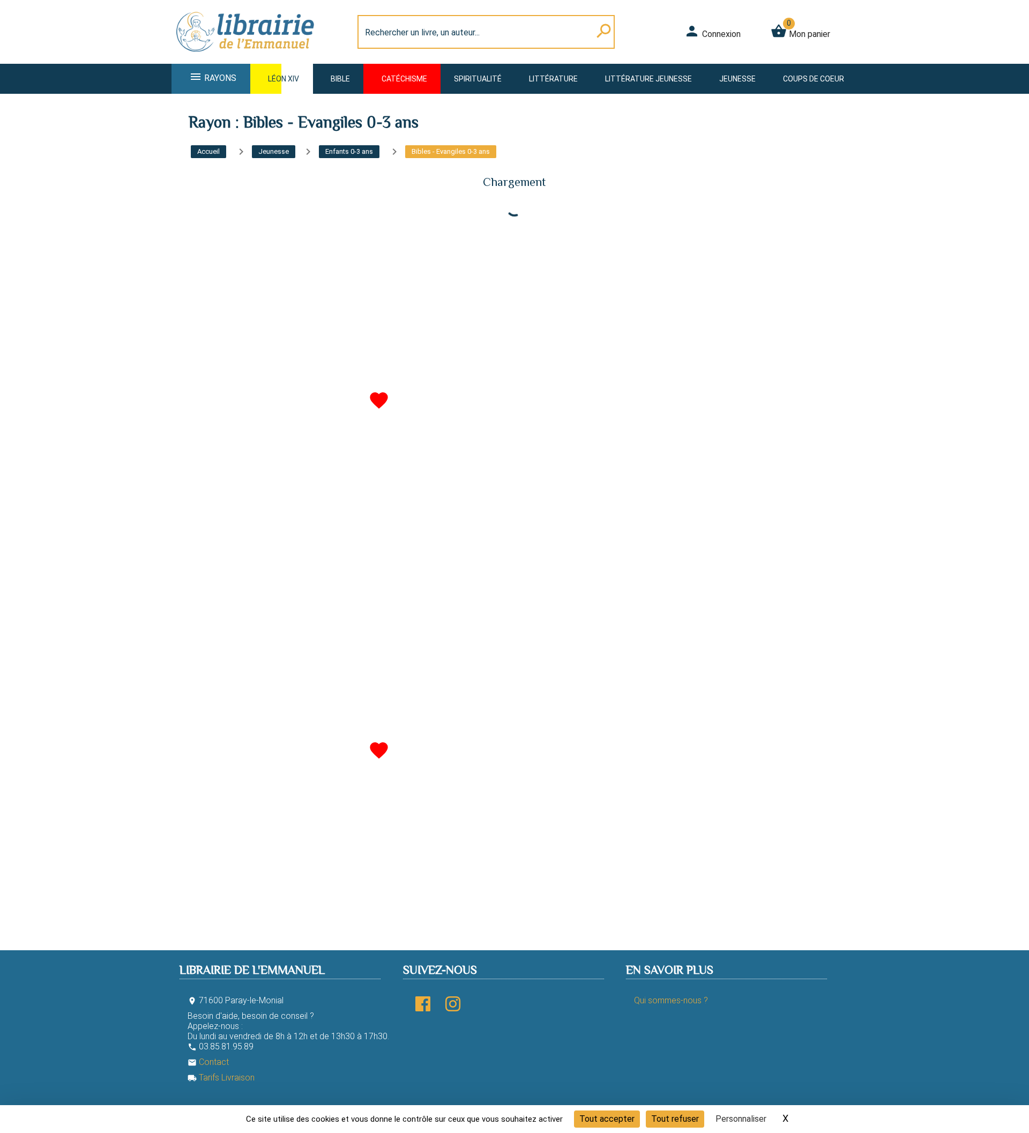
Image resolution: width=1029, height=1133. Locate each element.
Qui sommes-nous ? (671, 1000)
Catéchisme (404, 78)
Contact (208, 1062)
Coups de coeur (813, 78)
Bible (340, 78)
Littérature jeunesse (648, 78)
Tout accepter (607, 1119)
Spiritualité (478, 78)
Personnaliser (740, 1119)
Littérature (553, 78)
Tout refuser (675, 1119)
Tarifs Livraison (221, 1077)
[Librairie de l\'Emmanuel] (249, 57)
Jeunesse (737, 78)
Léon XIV (283, 78)
